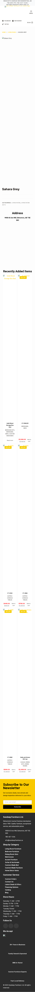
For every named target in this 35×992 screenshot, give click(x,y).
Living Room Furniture (13, 849)
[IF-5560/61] (25, 347)
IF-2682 (25, 593)
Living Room (16, 202)
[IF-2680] (10, 681)
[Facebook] (5, 925)
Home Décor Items (12, 870)
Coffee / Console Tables (10, 598)
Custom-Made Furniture (14, 868)
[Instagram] (10, 925)
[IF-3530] (10, 517)
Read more (10, 440)
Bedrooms (9, 432)
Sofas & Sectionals (12, 862)
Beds (7, 434)
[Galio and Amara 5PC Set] (25, 681)
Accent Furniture (11, 860)
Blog (6, 893)
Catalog (8, 890)
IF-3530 (9, 593)
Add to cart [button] (29, 440)
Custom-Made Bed (12, 865)
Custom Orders (10, 879)
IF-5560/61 (25, 423)
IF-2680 (9, 757)
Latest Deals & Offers (13, 884)
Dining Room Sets (11, 854)
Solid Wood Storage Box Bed (10, 425)
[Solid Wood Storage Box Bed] (10, 347)
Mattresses (9, 857)
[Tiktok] (16, 925)
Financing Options (11, 887)
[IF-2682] (25, 517)
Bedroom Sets (9, 430)
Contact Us (9, 882)
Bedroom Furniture (12, 851)
